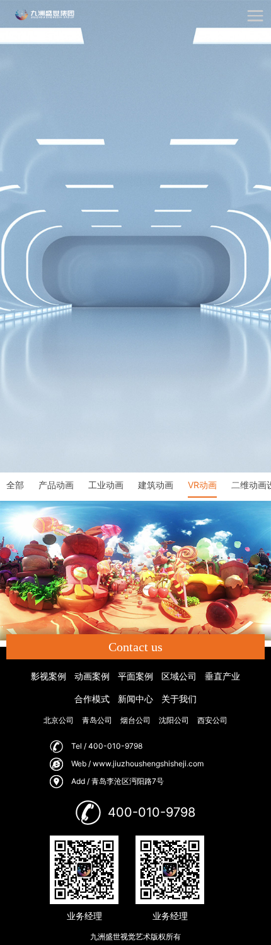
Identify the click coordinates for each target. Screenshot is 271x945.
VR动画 (202, 484)
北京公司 (58, 720)
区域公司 (179, 676)
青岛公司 (97, 720)
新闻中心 (135, 698)
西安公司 (212, 720)
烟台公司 (135, 720)
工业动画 (106, 484)
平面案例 (135, 676)
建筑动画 (155, 484)
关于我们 (179, 698)
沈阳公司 (174, 720)
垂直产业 (222, 676)
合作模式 (92, 698)
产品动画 (56, 484)
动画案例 (92, 676)
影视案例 (48, 676)
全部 (15, 484)
